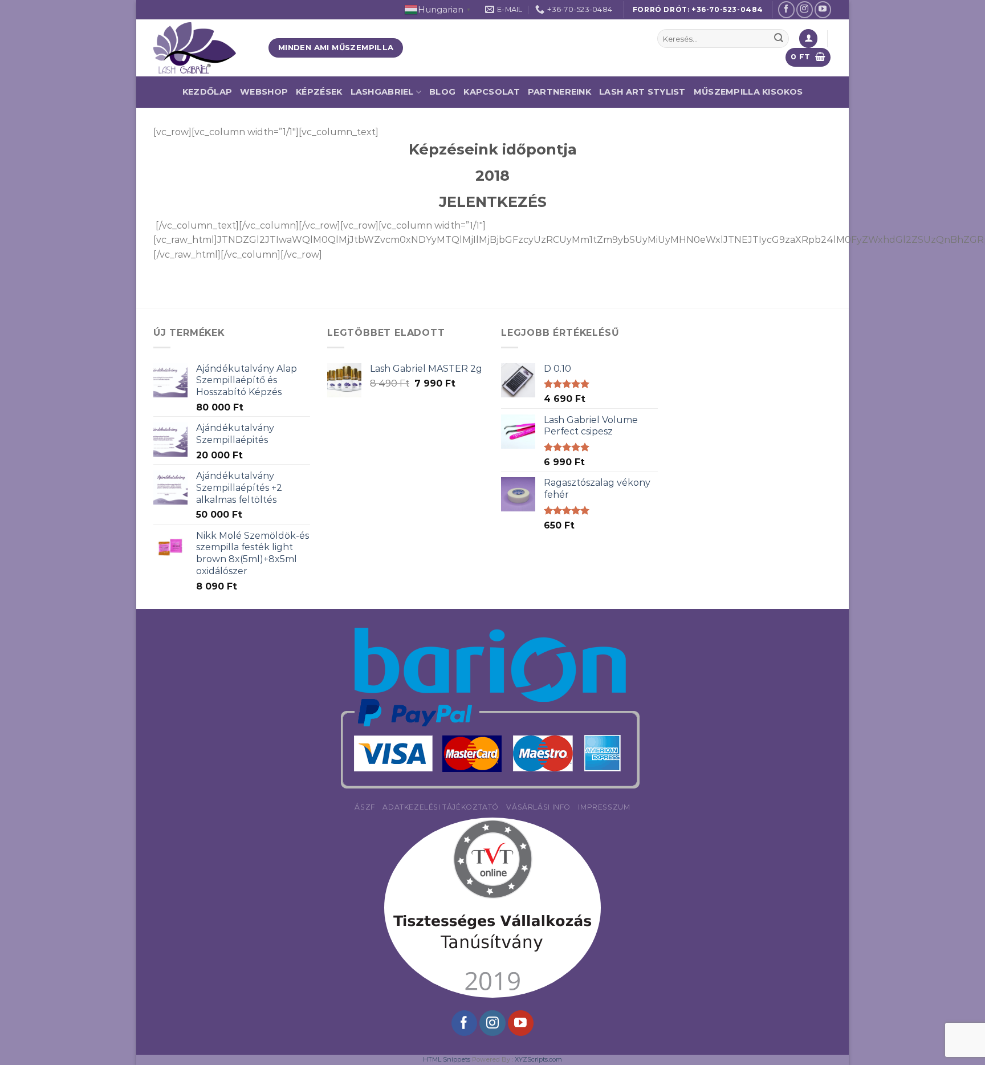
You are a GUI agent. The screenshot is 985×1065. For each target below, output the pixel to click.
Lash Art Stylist (642, 92)
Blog (442, 92)
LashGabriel (382, 92)
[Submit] (778, 38)
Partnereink (559, 92)
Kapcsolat (491, 92)
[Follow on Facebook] (786, 9)
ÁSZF (365, 807)
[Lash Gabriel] (202, 47)
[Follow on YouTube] (823, 9)
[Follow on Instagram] (804, 9)
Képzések (319, 92)
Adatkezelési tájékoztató (440, 807)
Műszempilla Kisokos (748, 92)
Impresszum (604, 807)
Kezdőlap (207, 92)
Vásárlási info (538, 807)
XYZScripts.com (538, 1059)
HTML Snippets (446, 1059)
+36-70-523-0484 (727, 9)
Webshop (264, 92)
